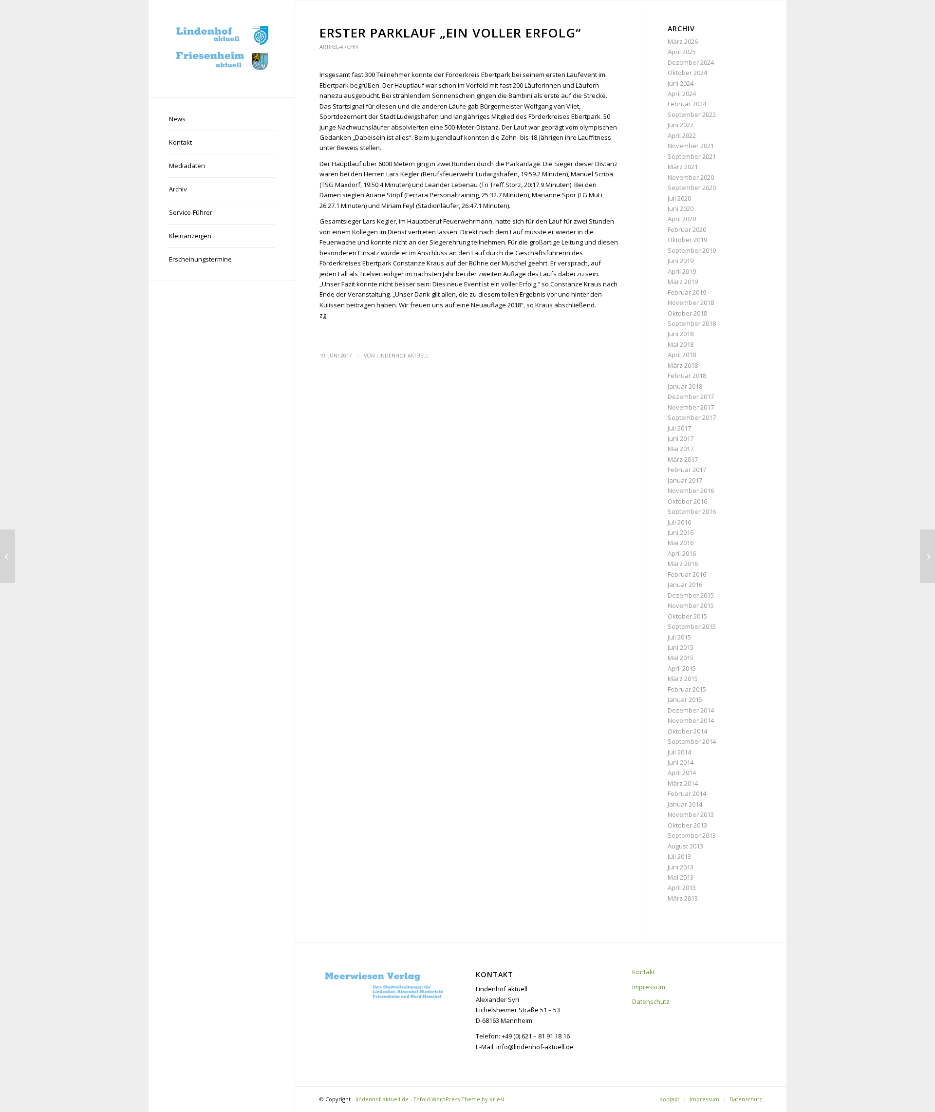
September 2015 (692, 626)
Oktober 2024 (687, 72)
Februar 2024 (687, 103)
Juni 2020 (680, 208)
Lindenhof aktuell (402, 355)
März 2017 (683, 459)
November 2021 (691, 145)
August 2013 (685, 846)
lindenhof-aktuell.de (382, 1099)
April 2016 (682, 553)
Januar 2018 (685, 386)
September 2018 (692, 323)
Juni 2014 (680, 762)
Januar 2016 (685, 584)
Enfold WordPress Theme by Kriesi (458, 1099)
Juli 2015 (679, 637)
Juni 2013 (680, 867)
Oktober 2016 (687, 501)
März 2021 (683, 166)
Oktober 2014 (687, 731)
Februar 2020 (687, 229)
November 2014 (691, 720)
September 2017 (692, 417)
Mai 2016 (680, 542)
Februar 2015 (687, 689)
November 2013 (691, 814)
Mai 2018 (680, 344)
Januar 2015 (685, 699)
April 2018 (682, 354)
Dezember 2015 (691, 595)
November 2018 (691, 302)
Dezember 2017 (691, 396)
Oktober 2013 (687, 825)
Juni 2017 (680, 438)
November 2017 (691, 407)
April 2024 (682, 93)
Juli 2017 (679, 428)
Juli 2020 (679, 198)
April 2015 (682, 668)
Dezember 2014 (691, 710)
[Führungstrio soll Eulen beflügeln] (7, 556)
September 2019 (692, 250)
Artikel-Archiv (338, 46)
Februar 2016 (687, 574)
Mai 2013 (680, 877)
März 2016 (683, 563)
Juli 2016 (679, 522)
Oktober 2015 (687, 616)
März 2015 (683, 678)
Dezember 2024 (691, 62)
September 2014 (692, 741)
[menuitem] (222, 119)
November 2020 (691, 177)
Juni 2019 (680, 260)
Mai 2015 (680, 657)
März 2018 (683, 365)
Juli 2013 (679, 856)
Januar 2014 (685, 804)
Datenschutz (651, 1001)
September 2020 (692, 187)
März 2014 (683, 783)
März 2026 (683, 41)
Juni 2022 (680, 124)
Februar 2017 (687, 469)
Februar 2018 (687, 375)
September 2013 (692, 835)
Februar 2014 (687, 793)
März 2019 (683, 281)
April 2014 (682, 772)
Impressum (648, 986)
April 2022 (682, 135)
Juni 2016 (680, 532)
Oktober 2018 (687, 313)
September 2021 (692, 156)
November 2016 (691, 490)
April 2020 (682, 218)
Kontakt (643, 971)
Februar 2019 (687, 292)
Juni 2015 (680, 647)
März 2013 (683, 898)
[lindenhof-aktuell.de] (221, 48)
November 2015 (691, 605)
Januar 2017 (685, 480)
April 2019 (682, 271)
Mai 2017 (680, 448)
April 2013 (682, 887)
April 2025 (682, 51)
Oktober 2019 (687, 239)
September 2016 (692, 511)
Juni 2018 (680, 333)
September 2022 (692, 114)
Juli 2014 (679, 752)
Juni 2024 (680, 83)
